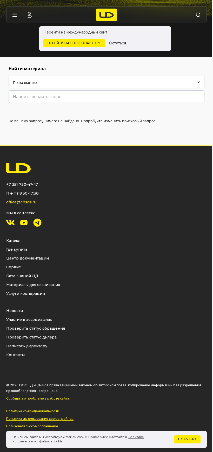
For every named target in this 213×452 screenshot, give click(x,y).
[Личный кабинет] (29, 15)
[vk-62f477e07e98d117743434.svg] (10, 222)
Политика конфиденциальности (32, 411)
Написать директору (26, 346)
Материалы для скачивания (33, 284)
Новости (14, 310)
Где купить (17, 249)
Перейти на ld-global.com (74, 43)
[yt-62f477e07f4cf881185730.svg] (24, 222)
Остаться (117, 43)
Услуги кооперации (25, 293)
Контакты (15, 355)
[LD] (106, 15)
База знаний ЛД (22, 276)
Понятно (187, 439)
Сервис (13, 267)
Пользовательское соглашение (32, 426)
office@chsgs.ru (21, 202)
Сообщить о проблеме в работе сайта (37, 398)
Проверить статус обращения (35, 328)
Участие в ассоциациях (29, 319)
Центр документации (27, 258)
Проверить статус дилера (31, 337)
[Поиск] (198, 15)
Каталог (13, 240)
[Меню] (15, 15)
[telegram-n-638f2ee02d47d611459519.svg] (37, 222)
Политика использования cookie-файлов (40, 419)
